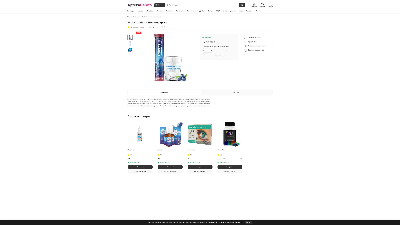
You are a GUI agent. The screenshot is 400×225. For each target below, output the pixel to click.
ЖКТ (218, 11)
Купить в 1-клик (219, 56)
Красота (160, 11)
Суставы (140, 11)
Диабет (202, 11)
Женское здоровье (229, 11)
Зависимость (191, 11)
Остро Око (221, 150)
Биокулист (191, 150)
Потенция (130, 11)
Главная (129, 17)
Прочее (258, 11)
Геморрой (249, 11)
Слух (241, 11)
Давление (150, 11)
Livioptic (160, 150)
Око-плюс (131, 150)
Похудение (180, 11)
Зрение (210, 11)
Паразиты (169, 11)
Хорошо (248, 222)
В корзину (225, 50)
